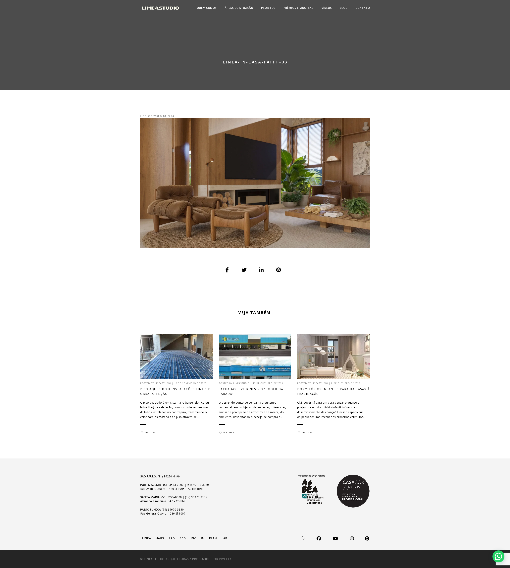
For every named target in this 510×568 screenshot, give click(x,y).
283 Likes (228, 432)
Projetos (268, 8)
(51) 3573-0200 (173, 485)
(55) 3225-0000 (171, 497)
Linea (146, 538)
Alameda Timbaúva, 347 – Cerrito (162, 501)
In (202, 538)
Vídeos (327, 8)
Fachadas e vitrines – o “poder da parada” (251, 391)
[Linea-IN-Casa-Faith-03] (227, 270)
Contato (363, 8)
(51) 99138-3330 (198, 485)
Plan (213, 538)
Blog (344, 8)
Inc (193, 538)
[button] (498, 556)
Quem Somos (207, 8)
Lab (224, 538)
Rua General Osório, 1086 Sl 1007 (162, 513)
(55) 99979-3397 (196, 497)
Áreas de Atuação (239, 8)
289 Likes (307, 432)
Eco (183, 538)
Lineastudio (163, 383)
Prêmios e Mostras (298, 8)
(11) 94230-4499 (169, 476)
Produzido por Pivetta (212, 559)
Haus (160, 538)
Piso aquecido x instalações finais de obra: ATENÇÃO (176, 391)
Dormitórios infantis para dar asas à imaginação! (333, 391)
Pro (172, 538)
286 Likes (150, 432)
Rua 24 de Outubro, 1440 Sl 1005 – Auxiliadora (171, 489)
